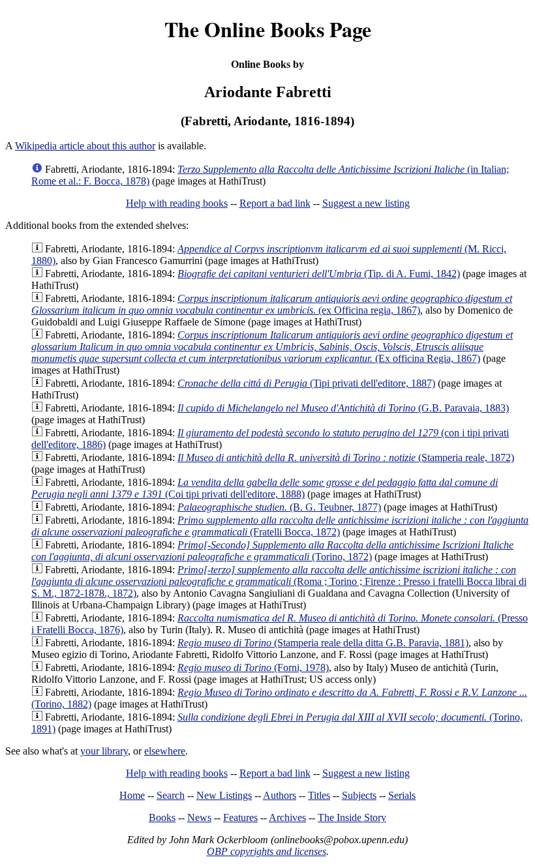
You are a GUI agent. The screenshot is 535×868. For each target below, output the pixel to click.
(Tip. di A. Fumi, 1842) (318, 273)
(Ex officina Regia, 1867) (272, 346)
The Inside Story (352, 817)
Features (240, 817)
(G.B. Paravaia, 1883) (343, 407)
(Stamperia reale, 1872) (345, 457)
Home (132, 795)
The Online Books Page (267, 29)
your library (104, 750)
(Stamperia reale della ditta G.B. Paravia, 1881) (322, 642)
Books (162, 817)
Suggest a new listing (366, 203)
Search (171, 795)
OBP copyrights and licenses (266, 851)
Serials (402, 795)
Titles (319, 795)
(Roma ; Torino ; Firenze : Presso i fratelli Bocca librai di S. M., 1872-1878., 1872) (279, 581)
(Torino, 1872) (272, 550)
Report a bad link (275, 203)
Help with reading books (177, 203)
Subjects (359, 795)
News (199, 817)
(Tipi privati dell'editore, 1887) (306, 383)
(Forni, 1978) (253, 667)
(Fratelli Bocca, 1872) (279, 526)
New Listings (224, 795)
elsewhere (164, 750)
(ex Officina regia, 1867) (271, 304)
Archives (287, 817)
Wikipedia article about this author (85, 145)
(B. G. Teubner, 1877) (279, 507)
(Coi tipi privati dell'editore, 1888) (264, 488)
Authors (279, 795)
